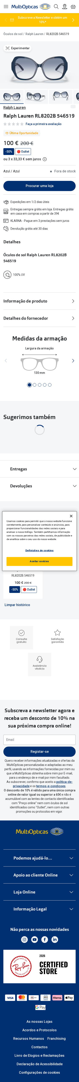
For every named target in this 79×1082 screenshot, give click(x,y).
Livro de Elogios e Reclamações (39, 1056)
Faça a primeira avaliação (44, 123)
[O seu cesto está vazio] (73, 6)
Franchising (56, 1039)
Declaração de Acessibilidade (40, 1064)
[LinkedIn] (54, 939)
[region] (39, 541)
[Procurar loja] (64, 6)
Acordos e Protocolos (39, 1030)
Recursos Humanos (28, 1039)
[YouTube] (34, 939)
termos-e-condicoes (51, 786)
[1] (29, 385)
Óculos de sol (13, 34)
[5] (49, 385)
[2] (34, 385)
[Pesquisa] (56, 6)
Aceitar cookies (39, 561)
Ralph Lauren (34, 34)
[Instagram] (24, 939)
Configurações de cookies (39, 1073)
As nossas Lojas (39, 1022)
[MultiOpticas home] (39, 831)
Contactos (39, 1047)
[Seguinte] (73, 20)
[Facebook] (44, 939)
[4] (44, 385)
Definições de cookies (39, 550)
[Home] (31, 6)
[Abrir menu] (5, 6)
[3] (39, 385)
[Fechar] (71, 516)
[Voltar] (6, 20)
